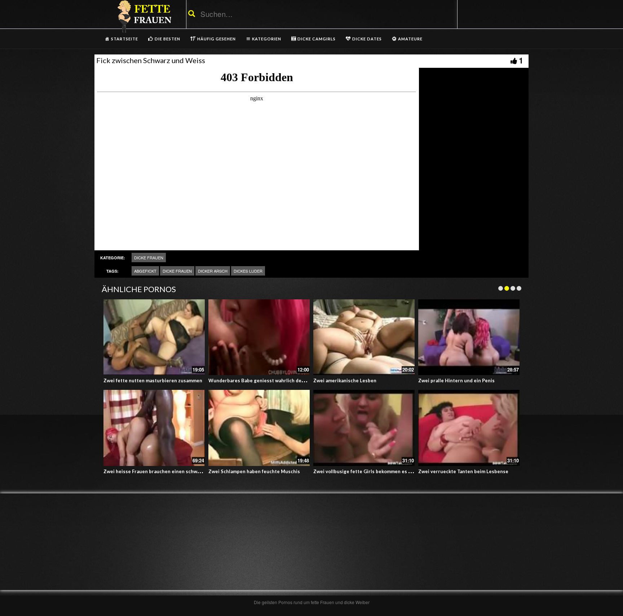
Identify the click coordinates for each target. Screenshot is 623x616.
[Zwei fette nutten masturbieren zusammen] (154, 337)
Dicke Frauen (148, 257)
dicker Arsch (212, 271)
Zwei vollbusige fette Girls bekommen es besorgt (370, 471)
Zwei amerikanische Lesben (344, 380)
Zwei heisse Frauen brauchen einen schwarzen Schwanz (167, 471)
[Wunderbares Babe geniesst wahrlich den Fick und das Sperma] (259, 337)
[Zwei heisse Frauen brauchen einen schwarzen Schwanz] (154, 428)
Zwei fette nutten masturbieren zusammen (152, 380)
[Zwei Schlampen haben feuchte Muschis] (259, 428)
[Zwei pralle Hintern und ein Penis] (469, 337)
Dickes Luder (248, 271)
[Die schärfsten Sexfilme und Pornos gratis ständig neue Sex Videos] (143, 16)
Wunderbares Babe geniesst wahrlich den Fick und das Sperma (280, 380)
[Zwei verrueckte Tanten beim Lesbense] (469, 428)
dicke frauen (177, 271)
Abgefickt (145, 271)
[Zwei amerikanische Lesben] (364, 337)
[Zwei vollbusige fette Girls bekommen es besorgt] (364, 428)
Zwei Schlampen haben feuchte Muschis (254, 471)
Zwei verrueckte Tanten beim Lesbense (463, 471)
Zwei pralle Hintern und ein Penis (456, 380)
